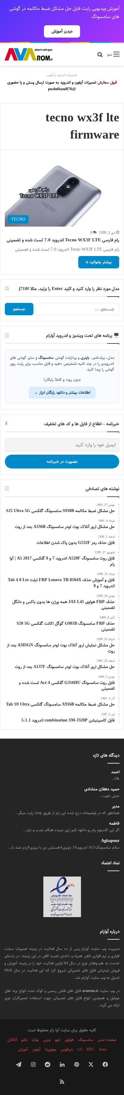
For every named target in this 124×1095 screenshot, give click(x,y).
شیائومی (66, 1049)
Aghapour (110, 841)
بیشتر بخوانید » (99, 262)
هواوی (69, 1040)
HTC (91, 1049)
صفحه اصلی (107, 1040)
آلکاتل (12, 1040)
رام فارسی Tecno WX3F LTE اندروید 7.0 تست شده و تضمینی (63, 239)
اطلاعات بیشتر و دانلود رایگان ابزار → (62, 392)
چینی (47, 1040)
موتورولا (50, 1049)
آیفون (36, 1049)
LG (79, 1049)
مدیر (115, 806)
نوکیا (35, 1040)
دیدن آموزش (62, 31)
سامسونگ (85, 1040)
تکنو (24, 1040)
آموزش (23, 1049)
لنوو (57, 1040)
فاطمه (114, 823)
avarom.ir (90, 991)
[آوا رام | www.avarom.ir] (29, 54)
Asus (103, 1049)
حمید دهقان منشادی (101, 789)
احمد (115, 772)
